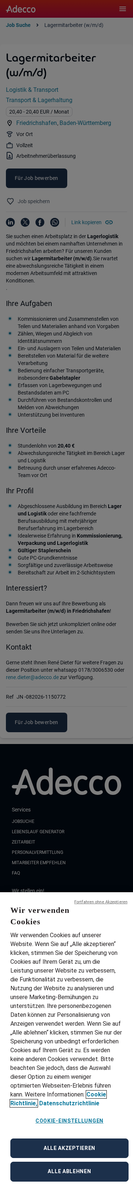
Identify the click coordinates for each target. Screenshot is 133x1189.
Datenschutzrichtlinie (69, 1103)
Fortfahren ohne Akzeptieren (100, 902)
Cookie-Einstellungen (69, 1121)
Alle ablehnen (69, 1171)
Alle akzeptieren (69, 1148)
